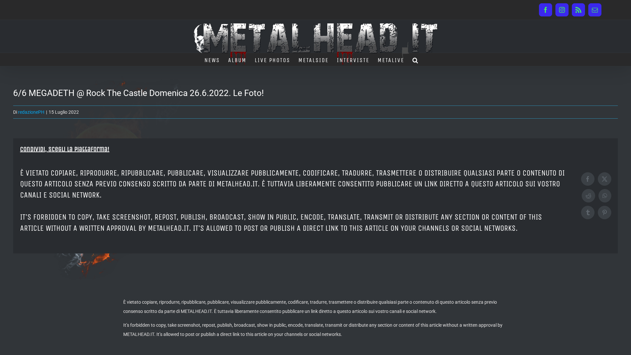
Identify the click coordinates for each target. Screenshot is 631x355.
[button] (415, 59)
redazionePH (31, 112)
